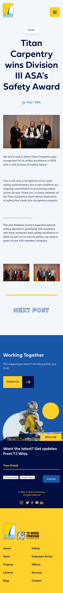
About (7, 548)
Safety (36, 548)
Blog (6, 581)
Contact (36, 581)
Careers (8, 572)
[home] (9, 12)
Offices (36, 564)
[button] (55, 12)
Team (6, 556)
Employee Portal (42, 556)
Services (37, 572)
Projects (8, 564)
